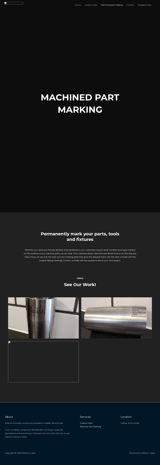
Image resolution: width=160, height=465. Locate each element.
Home (78, 5)
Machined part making (112, 5)
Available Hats (144, 5)
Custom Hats (91, 5)
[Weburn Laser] (13, 5)
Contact (130, 5)
